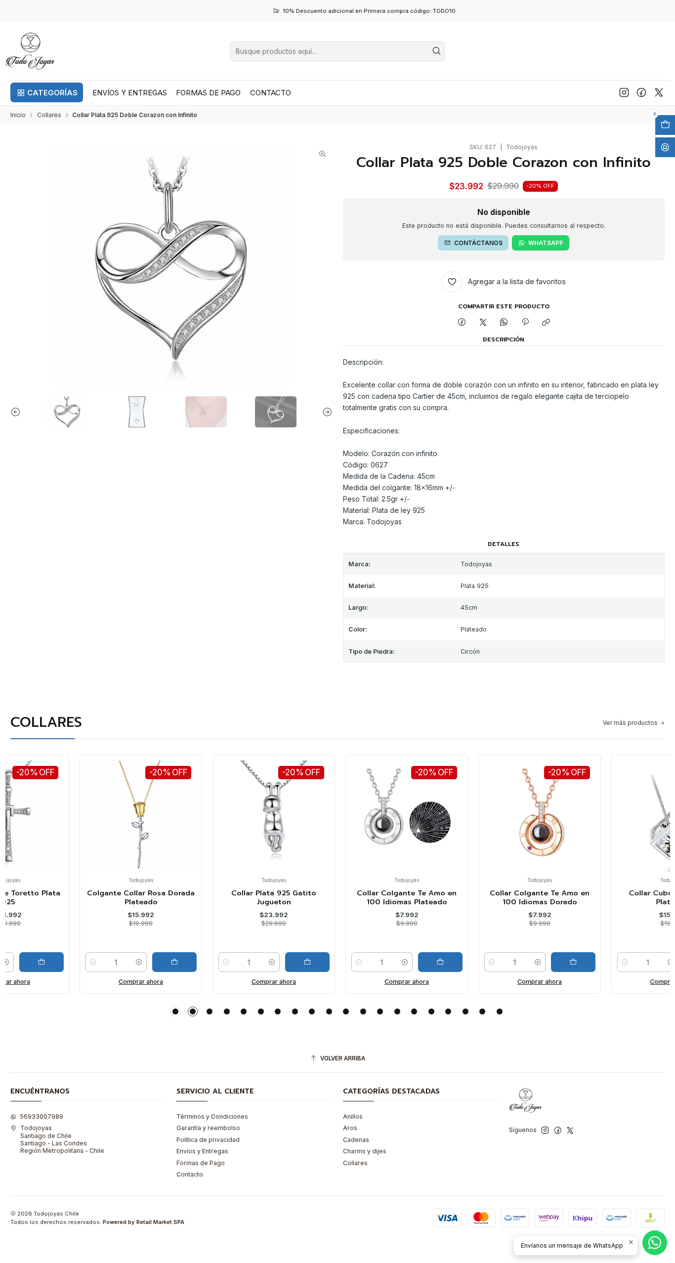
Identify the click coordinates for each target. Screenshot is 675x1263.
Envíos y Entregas (202, 1151)
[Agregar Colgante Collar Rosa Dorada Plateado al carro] (112, 962)
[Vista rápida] (33, 825)
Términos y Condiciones (212, 1116)
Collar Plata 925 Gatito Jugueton (211, 897)
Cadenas (356, 1139)
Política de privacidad (208, 1139)
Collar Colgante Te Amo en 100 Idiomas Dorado (477, 897)
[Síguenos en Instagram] (624, 92)
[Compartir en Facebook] (462, 322)
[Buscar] (436, 51)
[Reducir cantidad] (31, 962)
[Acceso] (665, 147)
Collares (49, 115)
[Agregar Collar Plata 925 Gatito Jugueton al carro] (245, 962)
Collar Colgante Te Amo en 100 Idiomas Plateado (344, 897)
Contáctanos (478, 243)
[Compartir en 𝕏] (482, 322)
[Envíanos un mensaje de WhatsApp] (654, 1242)
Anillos (353, 1116)
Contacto (189, 1174)
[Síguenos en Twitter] (659, 92)
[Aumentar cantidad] (76, 962)
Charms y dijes (364, 1151)
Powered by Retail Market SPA (143, 1222)
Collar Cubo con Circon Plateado (610, 897)
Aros (350, 1128)
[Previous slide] (17, 411)
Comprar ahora (78, 981)
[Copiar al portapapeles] (546, 322)
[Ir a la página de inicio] (30, 51)
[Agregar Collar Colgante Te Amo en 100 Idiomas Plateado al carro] (378, 962)
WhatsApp (545, 243)
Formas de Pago (200, 1163)
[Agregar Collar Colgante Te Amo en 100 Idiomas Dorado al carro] (511, 962)
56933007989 (41, 1116)
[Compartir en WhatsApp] (504, 322)
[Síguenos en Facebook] (641, 92)
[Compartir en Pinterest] (525, 322)
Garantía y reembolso (208, 1128)
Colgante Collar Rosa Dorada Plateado (78, 897)
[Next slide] (325, 411)
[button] (46, 92)
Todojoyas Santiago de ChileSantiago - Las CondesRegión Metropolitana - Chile (62, 1139)
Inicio (18, 115)
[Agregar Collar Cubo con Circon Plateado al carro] (644, 962)
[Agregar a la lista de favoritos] (33, 802)
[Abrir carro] (665, 125)
